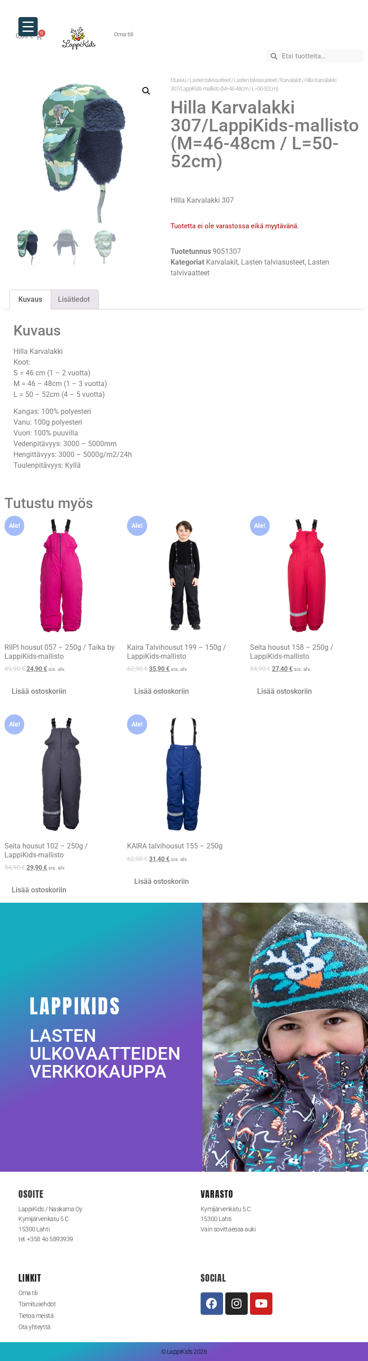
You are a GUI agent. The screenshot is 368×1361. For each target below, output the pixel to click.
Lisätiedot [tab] (74, 299)
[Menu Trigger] (28, 26)
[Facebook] (212, 1303)
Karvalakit (290, 80)
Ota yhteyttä (34, 1327)
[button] (146, 91)
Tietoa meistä (35, 1315)
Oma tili (27, 1292)
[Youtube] (261, 1303)
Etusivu (178, 80)
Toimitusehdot (37, 1304)
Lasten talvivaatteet (209, 80)
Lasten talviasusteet (255, 80)
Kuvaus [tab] (30, 299)
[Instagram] (236, 1303)
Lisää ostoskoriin (39, 691)
